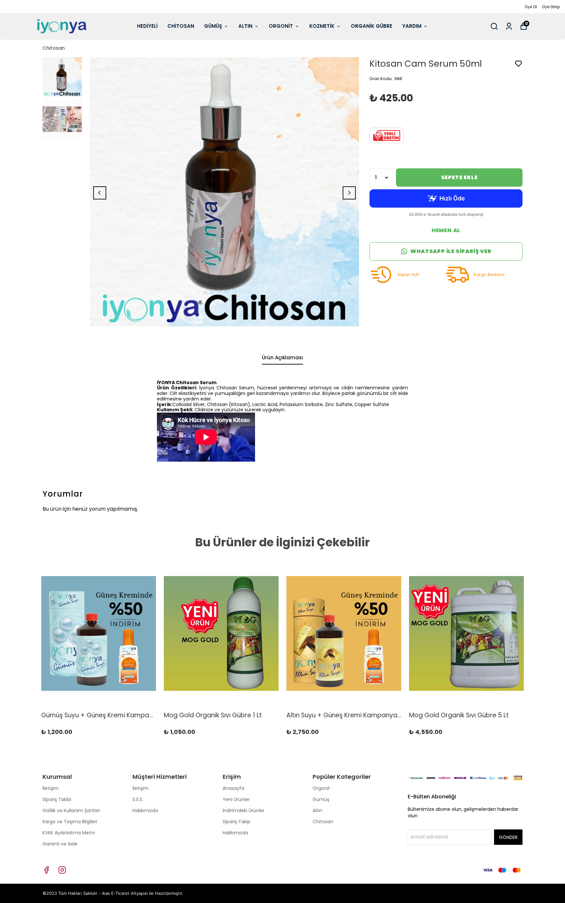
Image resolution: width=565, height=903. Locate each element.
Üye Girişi (551, 6)
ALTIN (245, 26)
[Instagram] (62, 870)
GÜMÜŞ (213, 26)
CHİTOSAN (180, 26)
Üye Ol (531, 6)
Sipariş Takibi (57, 799)
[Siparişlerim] (509, 26)
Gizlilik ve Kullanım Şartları (71, 810)
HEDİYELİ (147, 26)
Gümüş (321, 799)
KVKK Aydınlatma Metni (69, 832)
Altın (317, 810)
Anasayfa (233, 788)
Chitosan (54, 47)
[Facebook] (46, 870)
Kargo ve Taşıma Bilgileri (70, 821)
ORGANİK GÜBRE (371, 26)
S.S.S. (137, 799)
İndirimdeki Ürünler (244, 810)
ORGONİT (281, 26)
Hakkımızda (145, 810)
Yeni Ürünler (236, 799)
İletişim (51, 788)
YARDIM (411, 26)
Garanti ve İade (60, 844)
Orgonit (321, 788)
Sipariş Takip (236, 821)
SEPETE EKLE (459, 177)
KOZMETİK (321, 26)
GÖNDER (508, 837)
